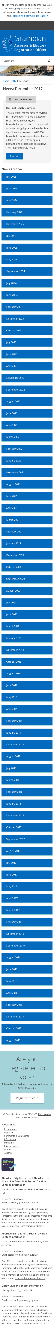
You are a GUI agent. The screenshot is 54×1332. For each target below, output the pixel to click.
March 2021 (13, 519)
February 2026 (14, 212)
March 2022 (13, 437)
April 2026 (12, 200)
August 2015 (13, 1040)
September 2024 (15, 271)
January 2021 (13, 543)
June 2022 (11, 413)
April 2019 (12, 709)
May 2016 (11, 981)
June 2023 (11, 354)
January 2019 (13, 732)
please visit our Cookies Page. (29, 15)
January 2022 (13, 460)
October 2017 (13, 827)
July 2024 (11, 283)
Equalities (8, 1132)
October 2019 (13, 661)
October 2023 (13, 330)
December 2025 (15, 224)
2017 (13, 80)
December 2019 (15, 650)
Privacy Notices (11, 1146)
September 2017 (15, 839)
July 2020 (11, 602)
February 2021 (14, 531)
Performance (10, 1129)
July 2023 (11, 342)
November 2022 (15, 377)
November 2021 (15, 472)
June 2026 (11, 188)
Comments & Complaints (16, 1135)
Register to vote (27, 1098)
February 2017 (14, 922)
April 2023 (12, 366)
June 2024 (11, 295)
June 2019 (11, 685)
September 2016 (15, 945)
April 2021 (12, 508)
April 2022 (12, 425)
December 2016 (15, 933)
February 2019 (14, 720)
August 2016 (13, 957)
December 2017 (15, 815)
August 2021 (13, 484)
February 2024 (14, 306)
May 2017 (11, 886)
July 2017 (11, 862)
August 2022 (13, 401)
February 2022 (14, 448)
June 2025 (11, 247)
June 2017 (11, 874)
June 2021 (11, 496)
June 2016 (11, 969)
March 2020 (13, 626)
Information (10, 1139)
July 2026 (11, 176)
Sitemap (8, 1149)
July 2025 (11, 235)
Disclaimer (9, 1142)
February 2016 (14, 1004)
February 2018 (14, 791)
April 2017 (12, 898)
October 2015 (13, 1028)
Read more (16, 157)
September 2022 (15, 389)
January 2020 (13, 638)
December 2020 (15, 555)
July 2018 (11, 768)
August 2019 (13, 673)
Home (6, 80)
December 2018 (15, 744)
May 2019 (11, 697)
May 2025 (11, 259)
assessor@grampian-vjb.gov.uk (30, 1225)
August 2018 (13, 756)
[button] (4, 25)
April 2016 (12, 993)
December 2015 (15, 1016)
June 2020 (11, 614)
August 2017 (13, 851)
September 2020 (15, 579)
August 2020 (13, 590)
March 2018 (13, 780)
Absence (8, 1152)
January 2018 (13, 803)
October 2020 (13, 567)
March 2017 (13, 910)
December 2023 (15, 318)
